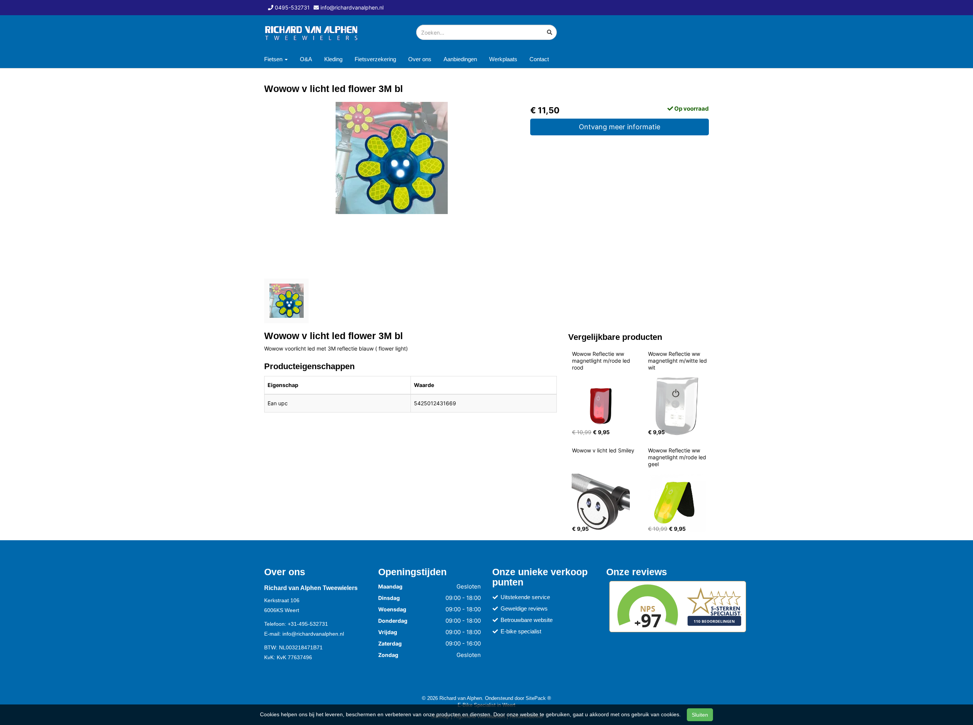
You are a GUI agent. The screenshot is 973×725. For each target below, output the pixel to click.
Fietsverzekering (375, 59)
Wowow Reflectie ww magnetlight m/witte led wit (678, 361)
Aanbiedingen (460, 59)
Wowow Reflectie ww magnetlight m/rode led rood (602, 361)
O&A (306, 59)
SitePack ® (538, 698)
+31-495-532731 (308, 624)
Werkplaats (503, 59)
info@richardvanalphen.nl (313, 634)
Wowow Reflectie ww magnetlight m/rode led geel (678, 457)
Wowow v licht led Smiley (603, 450)
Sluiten (700, 715)
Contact (539, 59)
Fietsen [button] (274, 59)
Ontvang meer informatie (619, 127)
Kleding (333, 59)
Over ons (419, 59)
